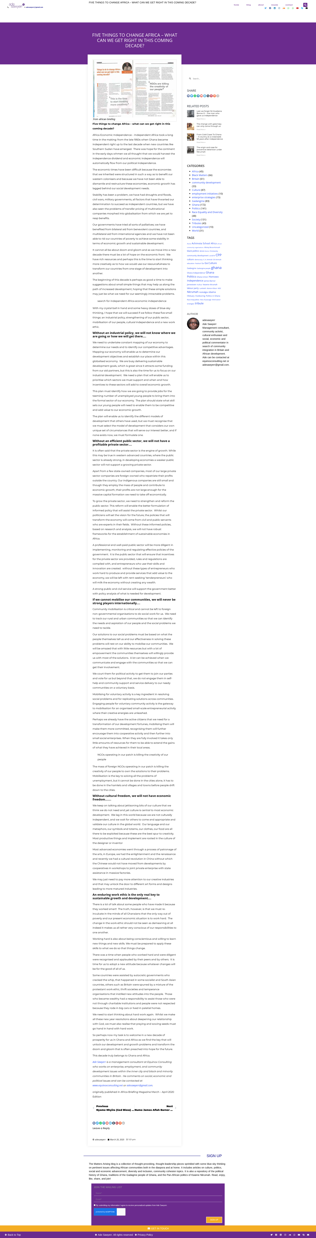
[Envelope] (308, 1235)
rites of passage (205, 300)
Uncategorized (200, 227)
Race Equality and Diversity (207, 212)
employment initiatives (205, 193)
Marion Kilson (212, 288)
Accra (189, 244)
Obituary (191, 296)
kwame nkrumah (210, 284)
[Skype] (304, 1235)
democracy (199, 259)
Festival (198, 263)
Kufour (199, 284)
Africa (195, 171)
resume (274, 5)
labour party (193, 288)
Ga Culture (211, 263)
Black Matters (200, 175)
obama (212, 291)
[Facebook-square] (276, 1235)
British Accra (204, 251)
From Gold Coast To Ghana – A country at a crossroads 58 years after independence (210, 136)
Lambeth (202, 288)
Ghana (195, 204)
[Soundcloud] (290, 1235)
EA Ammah (217, 259)
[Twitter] (272, 1235)
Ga (202, 263)
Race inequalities (193, 300)
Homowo (214, 276)
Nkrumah (192, 292)
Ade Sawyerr (99, 1062)
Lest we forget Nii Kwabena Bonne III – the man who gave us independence (209, 113)
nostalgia (203, 292)
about (261, 5)
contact (289, 5)
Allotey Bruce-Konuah (212, 247)
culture (190, 259)
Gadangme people (203, 268)
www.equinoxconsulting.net (108, 1085)
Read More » (201, 119)
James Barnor (210, 281)
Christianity (214, 251)
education (190, 263)
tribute (199, 303)
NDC (219, 288)
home (236, 5)
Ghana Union (202, 277)
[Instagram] (285, 1235)
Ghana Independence (196, 273)
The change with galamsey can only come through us (209, 125)
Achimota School (201, 243)
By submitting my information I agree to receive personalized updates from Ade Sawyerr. (131, 1205)
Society (196, 219)
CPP (219, 255)
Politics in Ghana (213, 296)
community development (206, 182)
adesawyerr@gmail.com (139, 1085)
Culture (196, 190)
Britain (195, 178)
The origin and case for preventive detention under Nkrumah (209, 149)
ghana (216, 267)
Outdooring (200, 296)
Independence (195, 280)
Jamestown (191, 284)
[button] (305, 5)
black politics (193, 250)
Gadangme (198, 201)
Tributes (196, 223)
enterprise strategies (204, 197)
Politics (196, 208)
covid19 (212, 255)
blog (249, 5)
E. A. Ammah (208, 259)
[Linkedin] (281, 1235)
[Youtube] (299, 1235)
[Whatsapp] (294, 1235)
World (195, 230)
